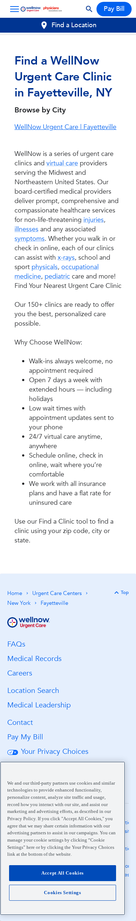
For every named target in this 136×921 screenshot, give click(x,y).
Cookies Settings (62, 892)
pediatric (57, 276)
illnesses (26, 229)
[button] (13, 9)
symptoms (30, 238)
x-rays (66, 257)
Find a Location (73, 25)
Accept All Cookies (62, 873)
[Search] (89, 9)
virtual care (62, 163)
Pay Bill (114, 8)
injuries (93, 219)
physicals (45, 267)
